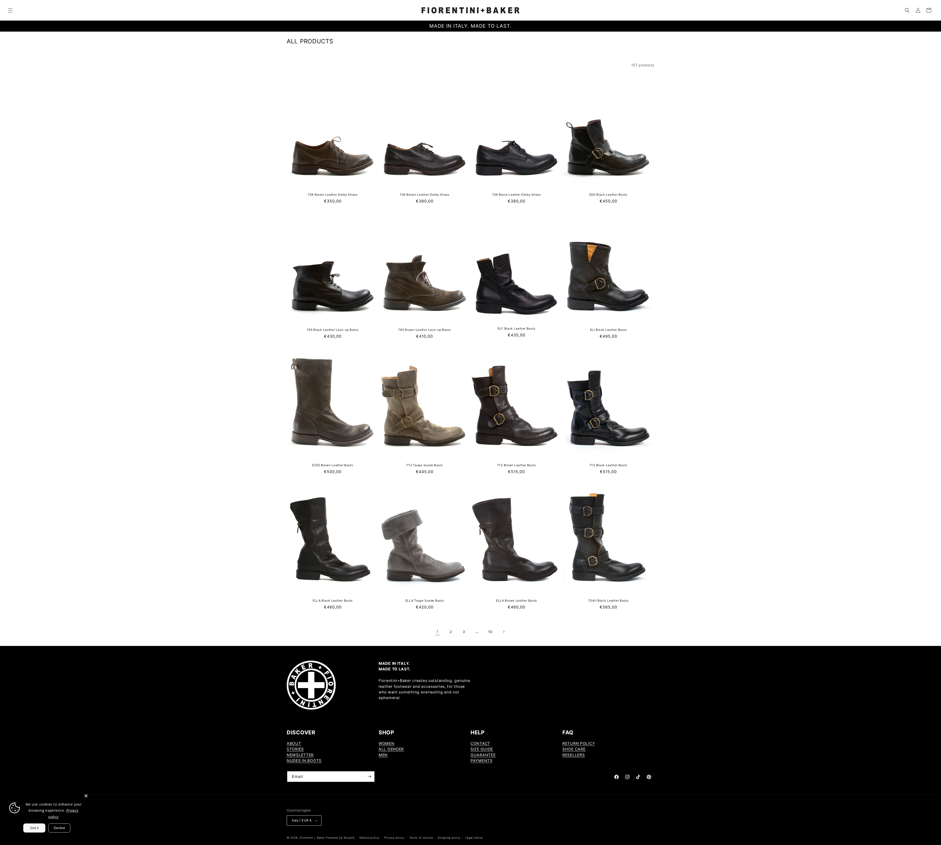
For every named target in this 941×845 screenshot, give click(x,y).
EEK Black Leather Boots (608, 194)
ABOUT (294, 743)
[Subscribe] (369, 776)
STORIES (295, 749)
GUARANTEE (482, 755)
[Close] (86, 795)
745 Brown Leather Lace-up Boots (424, 330)
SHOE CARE (573, 749)
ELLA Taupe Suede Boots (424, 600)
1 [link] (437, 631)
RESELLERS (573, 755)
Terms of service (421, 837)
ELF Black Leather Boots (516, 328)
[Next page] (503, 631)
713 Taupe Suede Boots (424, 465)
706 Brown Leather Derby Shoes (333, 194)
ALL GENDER (391, 749)
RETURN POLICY (578, 743)
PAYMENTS (481, 760)
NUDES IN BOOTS (304, 760)
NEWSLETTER (300, 755)
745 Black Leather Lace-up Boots (332, 330)
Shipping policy (449, 837)
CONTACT (480, 743)
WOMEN (387, 743)
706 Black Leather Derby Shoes (516, 194)
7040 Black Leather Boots (608, 600)
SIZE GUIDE (481, 749)
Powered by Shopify (340, 837)
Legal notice (474, 837)
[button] (10, 10)
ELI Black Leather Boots (608, 330)
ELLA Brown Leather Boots (516, 600)
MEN (383, 755)
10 (490, 632)
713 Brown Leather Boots (516, 465)
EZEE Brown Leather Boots (332, 465)
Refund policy (369, 837)
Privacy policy (394, 837)
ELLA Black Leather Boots (333, 600)
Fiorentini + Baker (312, 837)
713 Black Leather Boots (608, 465)
